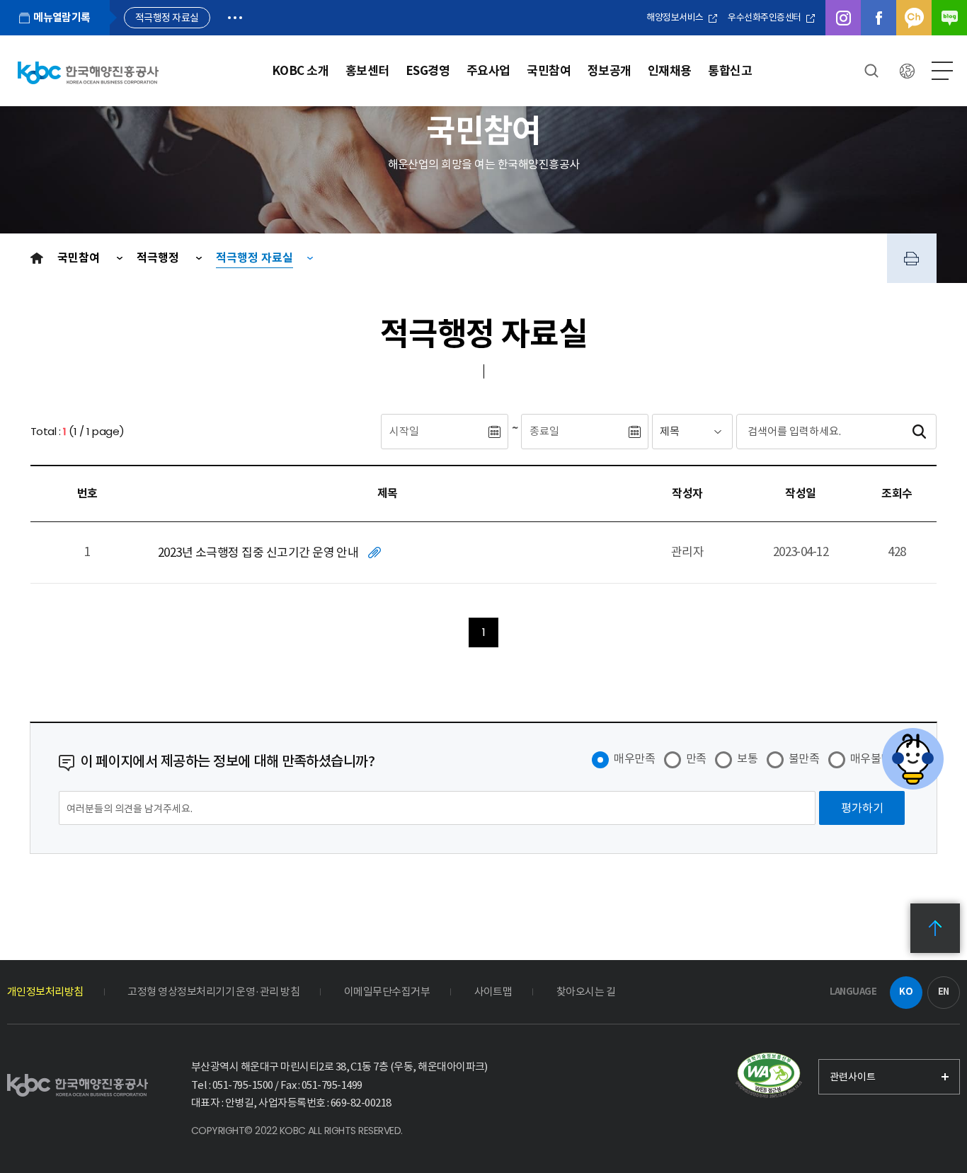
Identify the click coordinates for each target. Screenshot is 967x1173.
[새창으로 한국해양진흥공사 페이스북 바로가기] (878, 17)
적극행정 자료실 (254, 257)
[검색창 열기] (871, 70)
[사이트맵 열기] (942, 70)
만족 (696, 758)
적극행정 (159, 257)
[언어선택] (907, 70)
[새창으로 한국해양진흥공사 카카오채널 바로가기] (914, 17)
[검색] (919, 432)
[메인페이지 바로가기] (88, 72)
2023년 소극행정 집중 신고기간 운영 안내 (258, 552)
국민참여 (80, 257)
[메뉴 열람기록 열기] (235, 17)
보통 (747, 758)
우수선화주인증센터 (765, 17)
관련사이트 (853, 1076)
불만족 (804, 758)
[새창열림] (769, 1076)
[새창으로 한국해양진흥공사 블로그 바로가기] (949, 17)
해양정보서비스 (675, 17)
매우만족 (634, 758)
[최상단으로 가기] (935, 928)
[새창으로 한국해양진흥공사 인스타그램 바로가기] (843, 17)
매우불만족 (875, 758)
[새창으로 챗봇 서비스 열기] (912, 759)
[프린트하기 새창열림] (912, 258)
